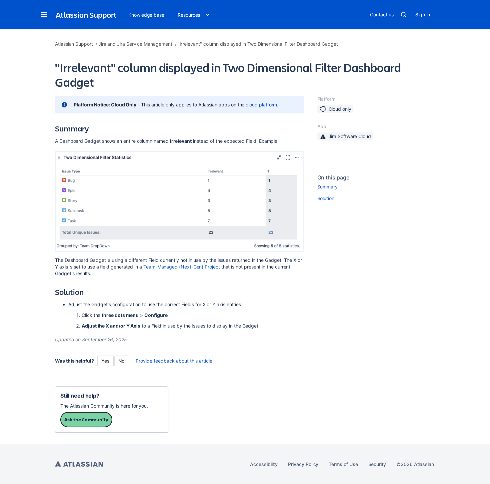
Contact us (381, 14)
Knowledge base (146, 15)
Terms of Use (343, 464)
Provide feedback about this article (174, 361)
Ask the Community (86, 419)
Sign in (422, 14)
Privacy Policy (303, 464)
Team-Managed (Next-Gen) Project (181, 267)
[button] (44, 15)
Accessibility (264, 464)
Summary (327, 186)
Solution (325, 198)
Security (377, 464)
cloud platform (261, 104)
